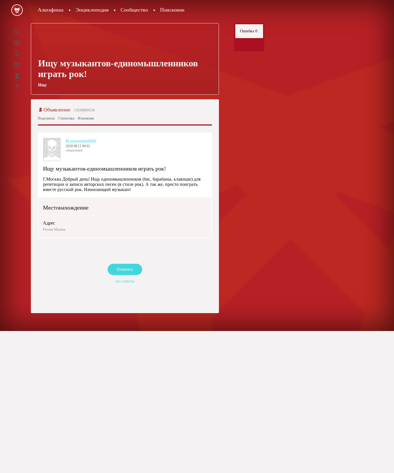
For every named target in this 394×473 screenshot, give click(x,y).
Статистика (66, 118)
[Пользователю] (17, 76)
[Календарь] (17, 65)
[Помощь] (17, 87)
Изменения (86, 118)
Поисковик (172, 10)
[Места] (17, 54)
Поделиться (46, 118)
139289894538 (84, 110)
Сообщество (134, 10)
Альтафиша (50, 10)
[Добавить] (17, 43)
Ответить (125, 269)
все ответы (125, 281)
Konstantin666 (81, 141)
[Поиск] (17, 32)
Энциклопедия (92, 10)
